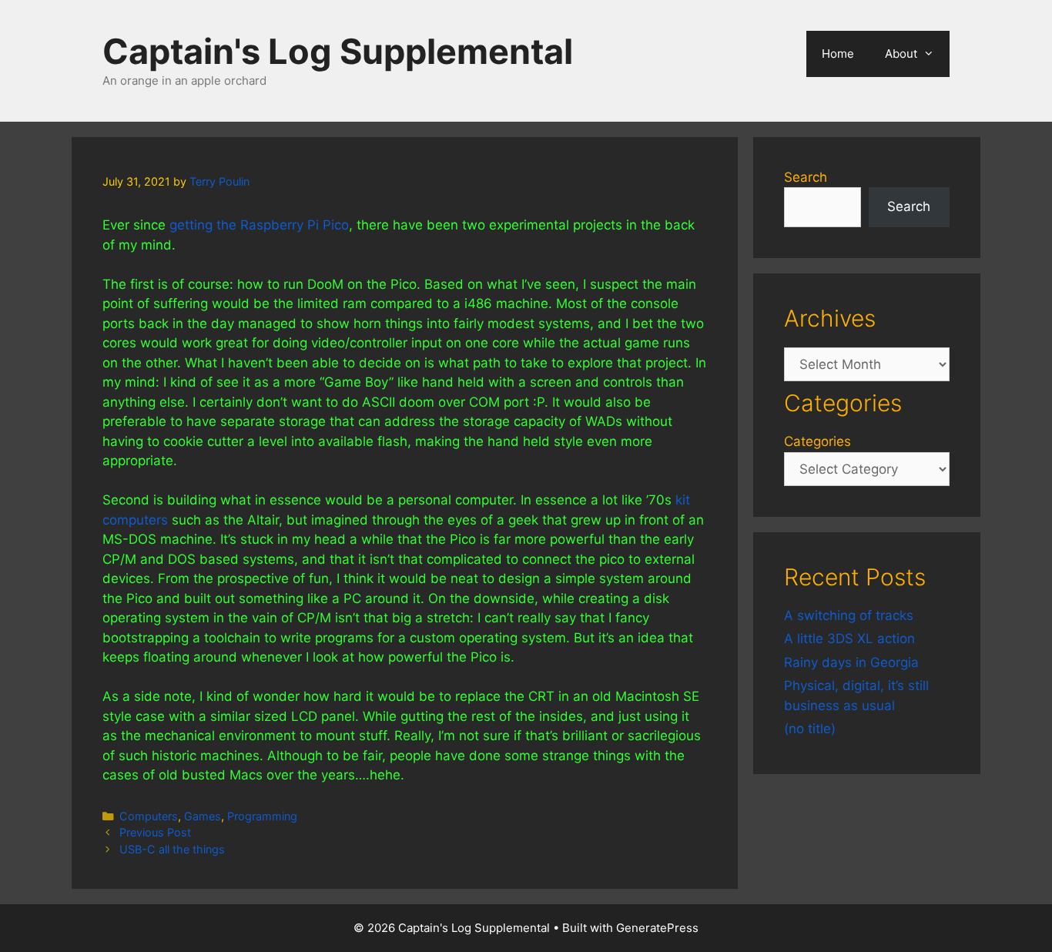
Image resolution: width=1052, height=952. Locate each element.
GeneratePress (657, 927)
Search (805, 177)
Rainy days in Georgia (851, 662)
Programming (262, 816)
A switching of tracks (848, 615)
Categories (817, 441)
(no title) (810, 728)
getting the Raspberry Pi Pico (259, 225)
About (901, 53)
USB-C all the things (172, 849)
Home (838, 53)
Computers (148, 816)
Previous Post (155, 832)
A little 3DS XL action (849, 638)
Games (202, 816)
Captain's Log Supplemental (337, 51)
